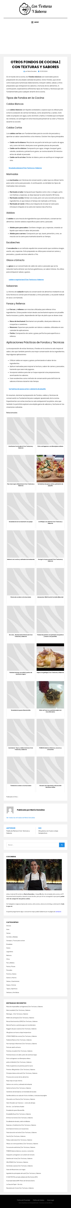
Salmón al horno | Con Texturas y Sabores (18, 1088)
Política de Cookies (38, 1200)
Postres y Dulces (11, 974)
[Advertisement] (35, 37)
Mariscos (9, 955)
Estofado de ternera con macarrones (17, 1129)
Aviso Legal (50, 1200)
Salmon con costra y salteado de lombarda (19, 1084)
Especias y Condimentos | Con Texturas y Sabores (21, 1125)
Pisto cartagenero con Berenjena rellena (18, 1058)
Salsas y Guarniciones (12, 981)
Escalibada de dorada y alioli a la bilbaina (18, 1121)
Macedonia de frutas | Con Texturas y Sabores (20, 1188)
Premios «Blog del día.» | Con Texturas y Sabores (20, 1069)
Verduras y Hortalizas (12, 992)
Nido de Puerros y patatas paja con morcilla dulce (21, 1025)
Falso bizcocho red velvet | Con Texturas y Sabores (21, 1132)
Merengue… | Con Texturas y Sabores (17, 1014)
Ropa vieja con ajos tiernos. (14, 1081)
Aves (7, 929)
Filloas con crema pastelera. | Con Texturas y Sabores (22, 1143)
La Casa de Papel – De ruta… (14, 1184)
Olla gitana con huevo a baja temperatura (18, 1032)
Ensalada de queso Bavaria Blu (15, 1110)
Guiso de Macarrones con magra (15, 1169)
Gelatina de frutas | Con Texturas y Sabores (19, 1158)
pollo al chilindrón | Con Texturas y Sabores (19, 1062)
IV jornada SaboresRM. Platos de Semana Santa (20, 1181)
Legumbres (9, 951)
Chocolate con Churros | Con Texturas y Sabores (20, 1099)
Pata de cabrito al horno (13, 1047)
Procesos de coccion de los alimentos (17, 1077)
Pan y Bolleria (10, 963)
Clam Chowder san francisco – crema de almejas (20, 1103)
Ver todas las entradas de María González (20, 818)
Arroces (8, 926)
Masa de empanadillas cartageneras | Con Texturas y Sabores (24, 1006)
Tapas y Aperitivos (11, 989)
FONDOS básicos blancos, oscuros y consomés (20, 1151)
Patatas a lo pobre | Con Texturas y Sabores (19, 1051)
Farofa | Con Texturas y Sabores (16, 1136)
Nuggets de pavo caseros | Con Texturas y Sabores (21, 1029)
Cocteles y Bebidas (12, 937)
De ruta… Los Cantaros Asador (15, 1106)
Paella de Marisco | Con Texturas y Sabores (19, 1040)
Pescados (9, 970)
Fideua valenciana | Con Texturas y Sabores (19, 1140)
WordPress (49, 1202)
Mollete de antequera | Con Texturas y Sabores (20, 1018)
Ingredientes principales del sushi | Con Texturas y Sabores (23, 1173)
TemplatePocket (34, 1202)
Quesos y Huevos (11, 977)
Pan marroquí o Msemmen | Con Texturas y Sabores (21, 1043)
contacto (58, 911)
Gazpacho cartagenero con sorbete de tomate (20, 1155)
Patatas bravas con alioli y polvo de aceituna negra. (21, 1055)
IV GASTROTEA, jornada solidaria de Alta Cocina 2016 (22, 1177)
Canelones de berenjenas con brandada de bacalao (21, 1092)
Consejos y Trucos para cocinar (15, 940)
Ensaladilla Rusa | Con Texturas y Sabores (18, 1114)
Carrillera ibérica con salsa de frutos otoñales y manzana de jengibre (26, 1095)
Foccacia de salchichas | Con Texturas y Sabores (20, 1147)
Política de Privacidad (23, 1200)
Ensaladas (9, 944)
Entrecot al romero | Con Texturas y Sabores (19, 1118)
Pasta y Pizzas (10, 966)
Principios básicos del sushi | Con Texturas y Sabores (21, 1073)
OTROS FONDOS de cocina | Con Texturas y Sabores (21, 1036)
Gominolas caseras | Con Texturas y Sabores (19, 1166)
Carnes (8, 933)
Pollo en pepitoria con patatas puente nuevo (19, 1066)
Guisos (8, 948)
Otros (16, 797)
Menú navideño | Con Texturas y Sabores (18, 1010)
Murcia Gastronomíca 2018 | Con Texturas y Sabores (22, 1021)
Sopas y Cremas (11, 985)
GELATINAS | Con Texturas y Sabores (17, 1162)
